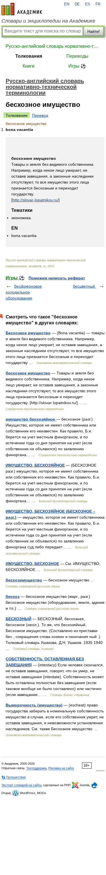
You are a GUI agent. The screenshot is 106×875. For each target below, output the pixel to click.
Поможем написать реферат (57, 278)
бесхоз (13, 596)
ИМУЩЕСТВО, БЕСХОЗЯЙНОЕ (35, 465)
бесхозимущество (24, 580)
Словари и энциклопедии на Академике (48, 21)
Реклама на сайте (61, 768)
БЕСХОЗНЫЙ (18, 619)
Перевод (40, 115)
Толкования (28, 56)
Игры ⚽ (77, 66)
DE (77, 4)
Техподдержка (36, 768)
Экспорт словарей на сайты (21, 785)
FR (98, 4)
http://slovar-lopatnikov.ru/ (35, 200)
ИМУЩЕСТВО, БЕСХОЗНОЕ (32, 563)
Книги (28, 66)
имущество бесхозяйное (31, 419)
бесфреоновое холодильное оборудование (24, 292)
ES (87, 4)
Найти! (93, 31)
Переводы (77, 56)
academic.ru (21, 9)
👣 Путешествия (13, 777)
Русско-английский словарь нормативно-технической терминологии (53, 46)
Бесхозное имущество (28, 333)
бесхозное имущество (28, 373)
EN (66, 4)
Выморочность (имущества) (34, 705)
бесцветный (84, 286)
